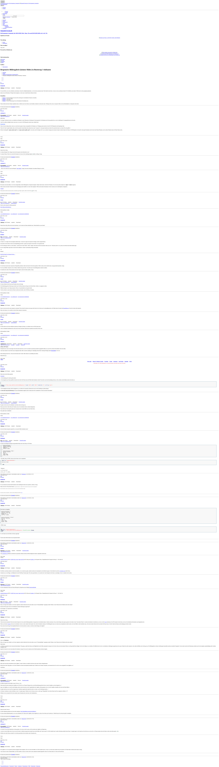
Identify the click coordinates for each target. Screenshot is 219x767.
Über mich (89, 361)
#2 (0, 109)
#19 (1, 499)
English (4, 8)
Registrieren (5, 4)
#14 (1, 365)
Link (21, 492)
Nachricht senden (25, 115)
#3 (0, 141)
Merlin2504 (2, 85)
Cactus (1, 199)
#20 (1, 545)
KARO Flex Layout (14, 559)
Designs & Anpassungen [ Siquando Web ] (10, 74)
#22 (1, 578)
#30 (1, 741)
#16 (1, 420)
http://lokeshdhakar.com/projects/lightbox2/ (28, 711)
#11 (1, 299)
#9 (0, 257)
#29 (1, 720)
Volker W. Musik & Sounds (98, 361)
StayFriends (121, 361)
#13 (1, 338)
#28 (1, 700)
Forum (4, 73)
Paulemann (2, 438)
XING (130, 361)
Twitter (110, 361)
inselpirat (2, 234)
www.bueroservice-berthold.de (23, 213)
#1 (0, 82)
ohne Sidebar (19, 168)
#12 (1, 316)
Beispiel (4, 97)
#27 (1, 674)
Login (1, 4)
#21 (1, 562)
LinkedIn (126, 361)
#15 (1, 396)
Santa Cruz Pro (21, 559)
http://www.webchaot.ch (5, 116)
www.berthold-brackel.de (5, 213)
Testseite (9, 623)
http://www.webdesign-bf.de (6, 441)
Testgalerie (2, 376)
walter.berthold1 (14, 203)
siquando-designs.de (4, 559)
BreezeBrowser (66, 308)
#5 (0, 176)
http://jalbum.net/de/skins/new (5, 207)
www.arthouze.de (14, 213)
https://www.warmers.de (5, 344)
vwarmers (12, 344)
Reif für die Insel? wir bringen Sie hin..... (7, 254)
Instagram (115, 361)
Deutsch (2, 5)
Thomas (2, 548)
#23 (1, 596)
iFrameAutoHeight (32, 587)
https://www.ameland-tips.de (6, 237)
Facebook (13, 106)
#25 (1, 631)
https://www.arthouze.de (5, 203)
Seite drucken (5, 66)
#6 (0, 196)
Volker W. (2, 341)
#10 (1, 275)
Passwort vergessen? (6, 16)
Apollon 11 (33, 559)
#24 (1, 611)
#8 (0, 231)
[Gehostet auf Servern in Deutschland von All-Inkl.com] (109, 54)
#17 (1, 434)
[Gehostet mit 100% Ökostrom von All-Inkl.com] (109, 53)
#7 (0, 216)
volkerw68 (23, 344)
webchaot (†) (2, 113)
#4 (0, 159)
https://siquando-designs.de (5, 551)
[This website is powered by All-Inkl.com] (109, 52)
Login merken (14, 16)
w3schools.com (5, 553)
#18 (1, 476)
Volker (1, 359)
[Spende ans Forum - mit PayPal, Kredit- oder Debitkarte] (109, 37)
